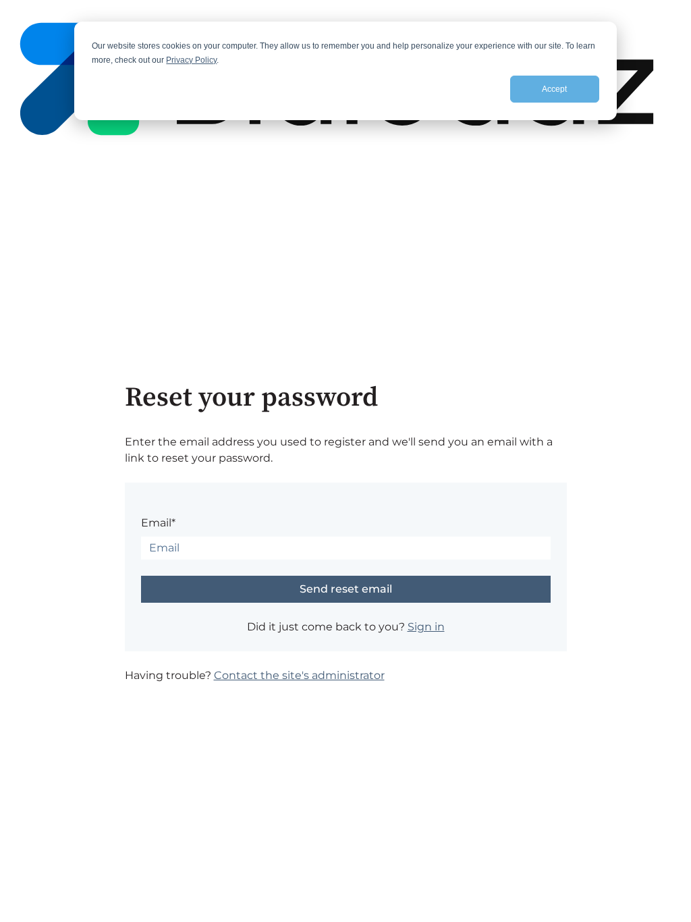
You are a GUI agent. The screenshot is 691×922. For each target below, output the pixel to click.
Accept (554, 89)
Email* (158, 522)
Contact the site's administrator (299, 675)
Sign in (426, 626)
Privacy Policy (191, 60)
